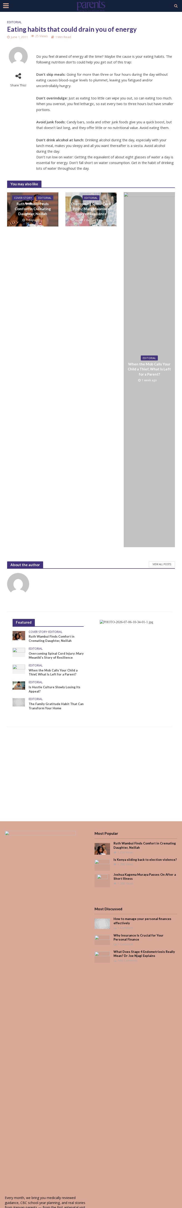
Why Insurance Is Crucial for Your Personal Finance (139, 937)
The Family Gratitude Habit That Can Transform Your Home (56, 706)
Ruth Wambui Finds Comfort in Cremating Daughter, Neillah (33, 209)
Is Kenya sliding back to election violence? (145, 860)
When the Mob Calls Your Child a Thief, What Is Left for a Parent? (149, 369)
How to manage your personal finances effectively (142, 921)
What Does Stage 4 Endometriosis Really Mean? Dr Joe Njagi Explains (144, 954)
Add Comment (127, 961)
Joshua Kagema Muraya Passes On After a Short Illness (145, 877)
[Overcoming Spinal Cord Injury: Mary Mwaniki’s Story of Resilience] (19, 652)
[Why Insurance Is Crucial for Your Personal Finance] (102, 939)
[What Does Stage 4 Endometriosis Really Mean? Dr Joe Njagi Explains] (102, 956)
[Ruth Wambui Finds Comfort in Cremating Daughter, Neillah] (19, 635)
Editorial (14, 22)
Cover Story (23, 198)
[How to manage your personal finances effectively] (102, 923)
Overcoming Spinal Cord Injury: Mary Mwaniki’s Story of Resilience (91, 209)
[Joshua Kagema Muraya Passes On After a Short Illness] (102, 880)
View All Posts (162, 564)
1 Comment (125, 928)
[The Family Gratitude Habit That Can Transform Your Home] (19, 702)
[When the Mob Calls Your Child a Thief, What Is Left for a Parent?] (19, 668)
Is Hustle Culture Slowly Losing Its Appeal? (54, 689)
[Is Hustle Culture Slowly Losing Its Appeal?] (19, 685)
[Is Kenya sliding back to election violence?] (102, 864)
